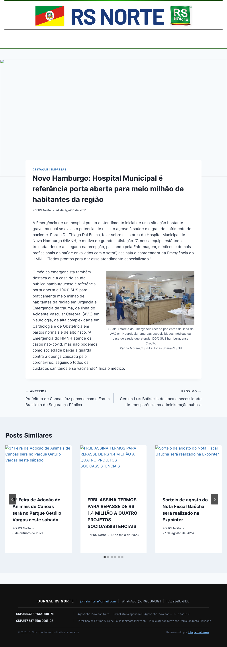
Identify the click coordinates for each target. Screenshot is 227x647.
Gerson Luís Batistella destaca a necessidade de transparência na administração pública (161, 398)
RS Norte (44, 210)
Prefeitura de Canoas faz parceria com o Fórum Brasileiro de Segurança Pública (67, 398)
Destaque (40, 169)
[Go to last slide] (12, 499)
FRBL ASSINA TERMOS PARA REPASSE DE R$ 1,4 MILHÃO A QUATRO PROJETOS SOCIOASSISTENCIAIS (112, 513)
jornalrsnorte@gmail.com (98, 601)
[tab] (105, 557)
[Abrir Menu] (114, 38)
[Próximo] (214, 499)
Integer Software (198, 632)
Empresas (59, 169)
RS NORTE (117, 16)
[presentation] (38, 467)
